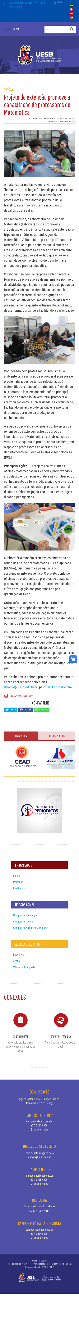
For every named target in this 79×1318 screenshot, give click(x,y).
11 (58, 781)
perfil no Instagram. (59, 687)
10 (54, 781)
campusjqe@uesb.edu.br (39, 1175)
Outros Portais (56, 736)
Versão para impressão (21, 696)
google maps (40, 1129)
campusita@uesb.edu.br (39, 1121)
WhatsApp (43, 709)
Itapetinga (18, 954)
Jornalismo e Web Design (39, 1103)
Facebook (26, 709)
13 (65, 781)
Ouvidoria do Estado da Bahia (39, 1206)
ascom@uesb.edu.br (39, 1157)
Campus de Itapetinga (25, 915)
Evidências (19, 888)
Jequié (17, 960)
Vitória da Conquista (24, 967)
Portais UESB (21, 736)
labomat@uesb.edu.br (19, 687)
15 (73, 781)
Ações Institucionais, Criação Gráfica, (39, 1099)
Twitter (12, 709)
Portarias (18, 882)
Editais (17, 875)
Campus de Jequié (23, 921)
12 (62, 781)
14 (69, 781)
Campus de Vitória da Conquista (30, 927)
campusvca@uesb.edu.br (39, 1229)
